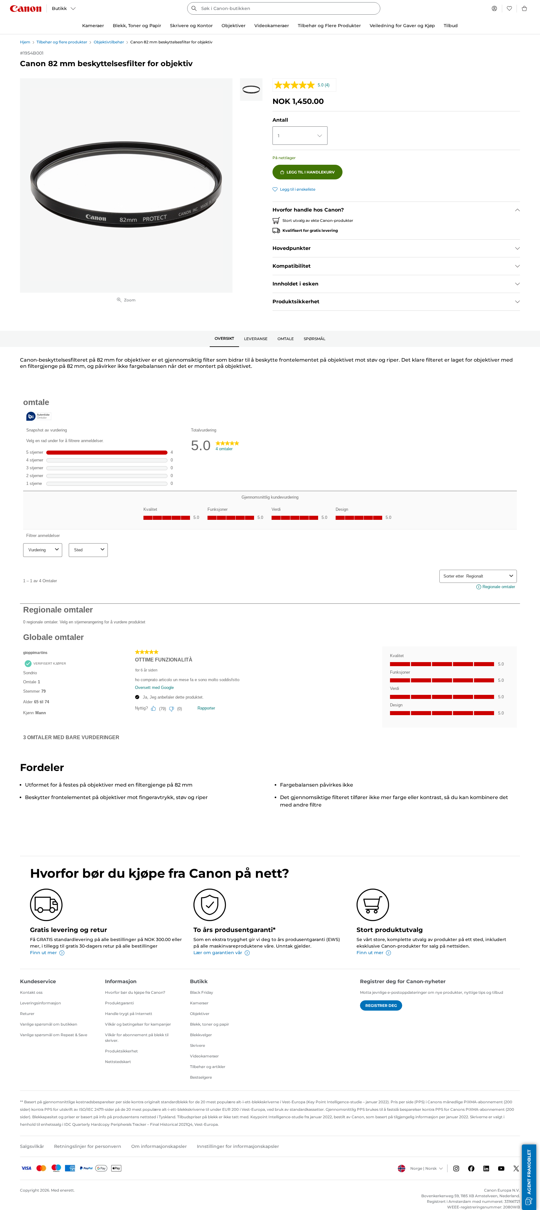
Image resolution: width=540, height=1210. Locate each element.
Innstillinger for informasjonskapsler (238, 1146)
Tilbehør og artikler (207, 1066)
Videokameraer (204, 1056)
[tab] (224, 339)
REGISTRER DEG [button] (381, 1005)
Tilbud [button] (451, 25)
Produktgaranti (119, 1003)
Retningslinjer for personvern (87, 1146)
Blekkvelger (201, 1034)
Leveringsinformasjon (40, 1003)
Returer (27, 1013)
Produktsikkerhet (121, 1051)
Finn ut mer (43, 952)
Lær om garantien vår (217, 952)
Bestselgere (201, 1077)
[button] (529, 1177)
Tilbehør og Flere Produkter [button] (329, 25)
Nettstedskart (118, 1061)
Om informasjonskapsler (159, 1146)
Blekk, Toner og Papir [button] (137, 25)
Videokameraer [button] (271, 25)
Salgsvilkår (32, 1146)
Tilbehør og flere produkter (62, 42)
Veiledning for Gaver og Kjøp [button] (402, 25)
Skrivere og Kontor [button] (191, 25)
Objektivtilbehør (109, 42)
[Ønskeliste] (509, 8)
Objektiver (199, 1013)
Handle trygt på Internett (128, 1013)
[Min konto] (494, 8)
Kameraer (199, 1003)
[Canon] (25, 8)
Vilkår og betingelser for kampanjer (138, 1024)
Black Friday (201, 992)
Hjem (25, 42)
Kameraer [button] (93, 25)
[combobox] (283, 8)
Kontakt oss (31, 992)
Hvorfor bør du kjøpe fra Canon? (135, 992)
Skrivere (197, 1045)
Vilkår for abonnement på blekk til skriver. (136, 1037)
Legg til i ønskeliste (297, 189)
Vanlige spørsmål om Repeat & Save (53, 1034)
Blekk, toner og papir (209, 1024)
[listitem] (251, 89)
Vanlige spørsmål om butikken (48, 1024)
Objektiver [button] (234, 25)
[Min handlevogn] (524, 8)
